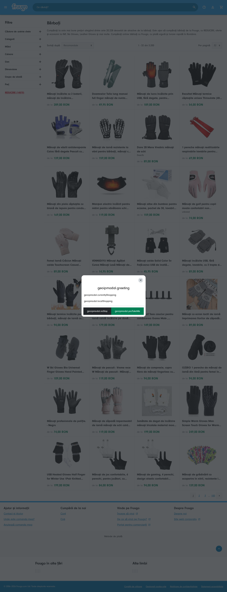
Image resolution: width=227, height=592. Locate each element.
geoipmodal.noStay (97, 311)
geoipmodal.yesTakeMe (127, 311)
